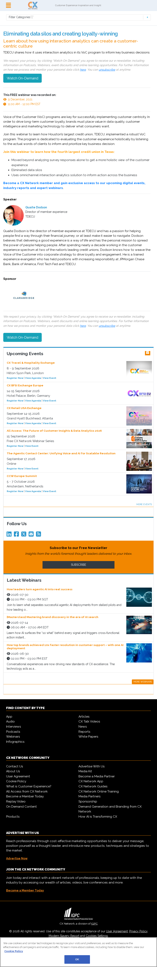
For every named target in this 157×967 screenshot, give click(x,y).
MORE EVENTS (144, 504)
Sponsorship (87, 801)
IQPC (94, 923)
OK (77, 959)
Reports (84, 732)
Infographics (15, 742)
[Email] (32, 535)
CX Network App (90, 781)
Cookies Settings (97, 935)
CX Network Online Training (98, 791)
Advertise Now (17, 858)
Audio (10, 721)
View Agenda (33, 378)
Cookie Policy (16, 781)
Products (13, 816)
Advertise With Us (91, 766)
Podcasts (13, 732)
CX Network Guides (93, 786)
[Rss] (39, 535)
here (83, 69)
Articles (84, 716)
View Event (49, 378)
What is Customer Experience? (28, 786)
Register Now (15, 378)
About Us (13, 771)
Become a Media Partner (96, 776)
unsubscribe (107, 69)
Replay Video (16, 801)
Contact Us (14, 766)
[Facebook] (17, 535)
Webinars (13, 736)
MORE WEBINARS (142, 681)
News (82, 726)
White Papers (88, 736)
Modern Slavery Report (64, 935)
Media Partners (89, 796)
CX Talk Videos (89, 721)
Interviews (13, 726)
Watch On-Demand (22, 78)
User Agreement (18, 776)
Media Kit (85, 771)
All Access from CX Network (27, 791)
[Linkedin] (10, 535)
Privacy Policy (138, 931)
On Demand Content (21, 806)
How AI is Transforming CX (97, 816)
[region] (78, 952)
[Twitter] (24, 535)
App (9, 716)
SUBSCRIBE (78, 564)
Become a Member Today (25, 796)
